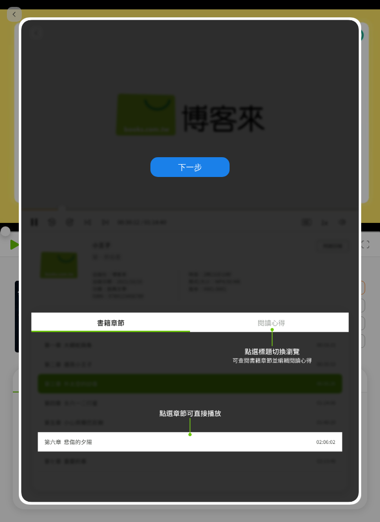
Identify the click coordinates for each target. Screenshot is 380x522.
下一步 (190, 167)
